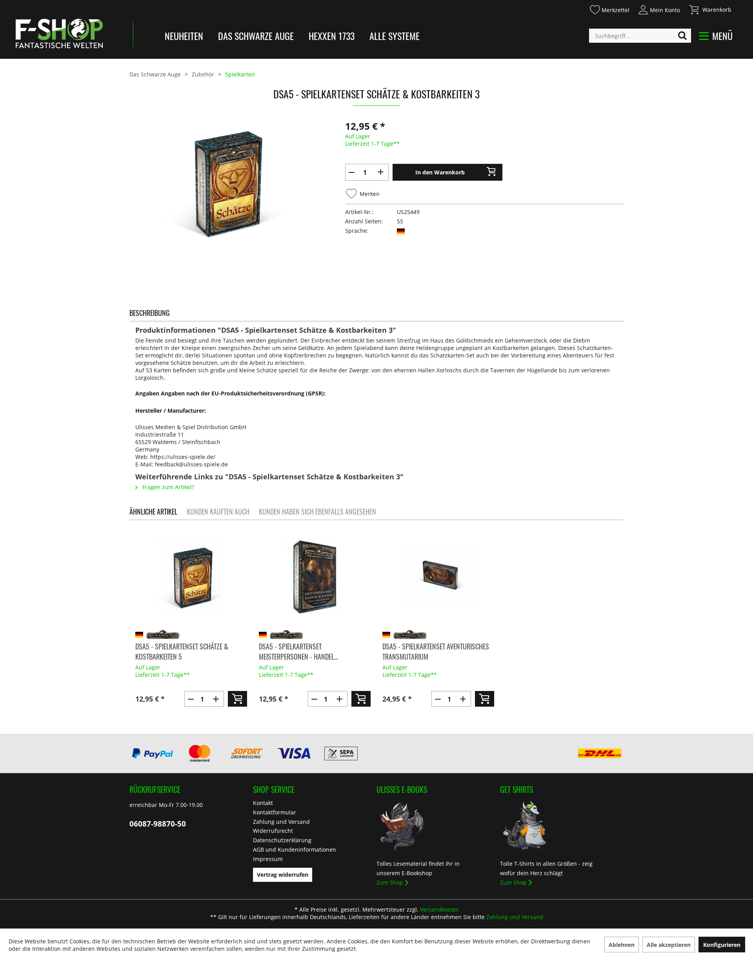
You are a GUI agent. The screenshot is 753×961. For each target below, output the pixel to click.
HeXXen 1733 (332, 36)
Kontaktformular (274, 812)
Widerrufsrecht (273, 830)
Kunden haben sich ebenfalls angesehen (317, 511)
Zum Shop (389, 882)
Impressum (268, 859)
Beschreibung (149, 313)
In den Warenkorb (440, 172)
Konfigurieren (721, 944)
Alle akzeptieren (669, 944)
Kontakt (263, 803)
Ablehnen (622, 944)
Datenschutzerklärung (282, 840)
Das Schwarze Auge (256, 36)
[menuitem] (609, 9)
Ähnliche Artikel (153, 511)
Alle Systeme (394, 36)
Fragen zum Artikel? (167, 487)
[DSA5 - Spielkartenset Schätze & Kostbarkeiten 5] (191, 577)
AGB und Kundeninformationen (294, 849)
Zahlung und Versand (281, 821)
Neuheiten (184, 36)
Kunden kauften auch (218, 511)
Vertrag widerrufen (282, 874)
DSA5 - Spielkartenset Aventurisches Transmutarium (435, 651)
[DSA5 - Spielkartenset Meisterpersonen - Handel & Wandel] (315, 577)
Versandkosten (439, 909)
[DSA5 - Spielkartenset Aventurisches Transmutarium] (438, 577)
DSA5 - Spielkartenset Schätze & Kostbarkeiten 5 (181, 651)
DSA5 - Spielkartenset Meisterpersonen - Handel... (298, 651)
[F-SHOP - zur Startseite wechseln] (59, 33)
